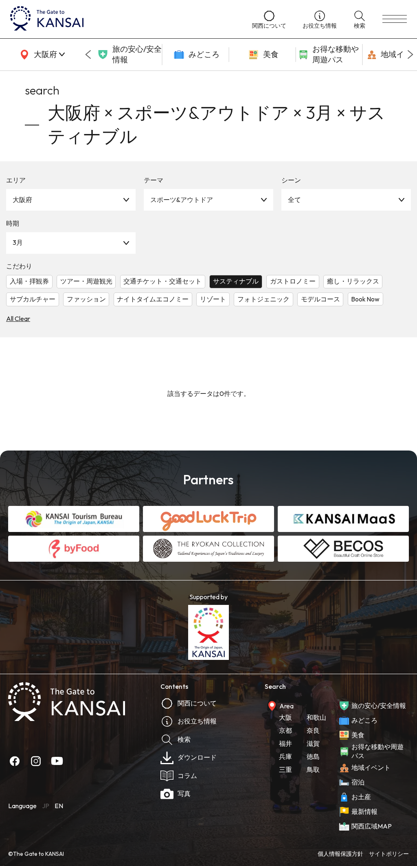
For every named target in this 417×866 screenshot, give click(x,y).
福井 (285, 743)
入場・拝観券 (29, 281)
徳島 (313, 756)
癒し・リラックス (353, 281)
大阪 (285, 717)
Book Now (365, 299)
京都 (285, 730)
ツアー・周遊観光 (86, 281)
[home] (123, 19)
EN (59, 806)
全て (294, 200)
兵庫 (285, 756)
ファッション (86, 299)
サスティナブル (236, 281)
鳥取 (313, 769)
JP (45, 806)
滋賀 (313, 743)
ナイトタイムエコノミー (153, 299)
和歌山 (316, 717)
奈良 (313, 730)
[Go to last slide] (87, 54)
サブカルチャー (32, 299)
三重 (285, 769)
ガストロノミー (293, 281)
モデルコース (320, 299)
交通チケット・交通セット (162, 281)
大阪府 (22, 200)
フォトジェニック (263, 299)
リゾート (213, 299)
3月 (18, 242)
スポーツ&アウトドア (181, 200)
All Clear (18, 318)
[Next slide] (410, 54)
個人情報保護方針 (340, 853)
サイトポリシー (389, 853)
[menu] (394, 19)
